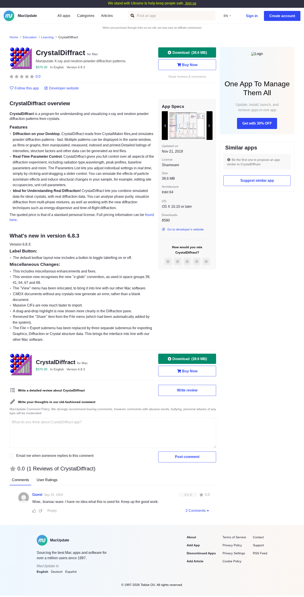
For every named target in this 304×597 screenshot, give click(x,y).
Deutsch (57, 571)
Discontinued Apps (201, 553)
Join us (190, 3)
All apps (63, 15)
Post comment (187, 456)
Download (189, 52)
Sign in (252, 16)
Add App (193, 545)
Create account (282, 16)
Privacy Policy (232, 545)
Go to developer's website (185, 229)
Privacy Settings (234, 553)
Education (30, 37)
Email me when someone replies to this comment (54, 456)
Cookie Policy (232, 561)
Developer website (64, 88)
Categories (85, 15)
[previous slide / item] (165, 125)
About (191, 537)
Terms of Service (234, 537)
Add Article (195, 561)
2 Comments (196, 510)
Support (258, 545)
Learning (47, 37)
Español (71, 571)
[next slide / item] (209, 125)
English (42, 571)
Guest (37, 494)
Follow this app (27, 88)
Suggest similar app (257, 180)
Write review (187, 390)
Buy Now (189, 65)
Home (14, 37)
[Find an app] (132, 15)
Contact (258, 537)
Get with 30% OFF (257, 123)
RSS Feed (260, 553)
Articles (107, 15)
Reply (52, 510)
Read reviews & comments (187, 77)
